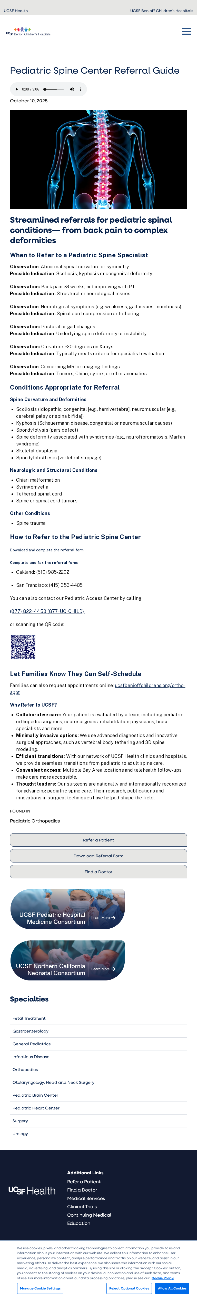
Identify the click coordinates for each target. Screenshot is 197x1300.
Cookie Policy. (163, 1278)
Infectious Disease (31, 1056)
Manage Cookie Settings (40, 1288)
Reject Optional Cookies (129, 1288)
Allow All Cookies (172, 1288)
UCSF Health (16, 10)
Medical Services (86, 1198)
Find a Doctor (98, 871)
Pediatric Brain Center (35, 1095)
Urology (20, 1133)
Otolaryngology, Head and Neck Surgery (53, 1082)
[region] (98, 1270)
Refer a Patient (98, 839)
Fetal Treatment (29, 1018)
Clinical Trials (82, 1206)
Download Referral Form (98, 855)
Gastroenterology (30, 1031)
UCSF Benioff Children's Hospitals (161, 10)
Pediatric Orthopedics (35, 821)
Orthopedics (25, 1069)
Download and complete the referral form (47, 550)
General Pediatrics (32, 1043)
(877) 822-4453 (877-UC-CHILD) (47, 611)
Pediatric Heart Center (36, 1107)
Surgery (20, 1120)
